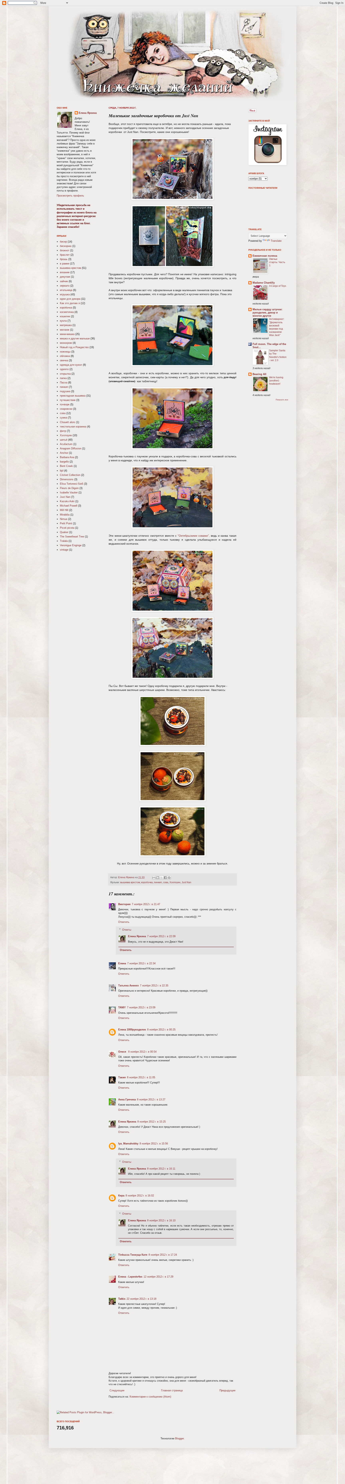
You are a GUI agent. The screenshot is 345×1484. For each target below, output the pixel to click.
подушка (65, 391)
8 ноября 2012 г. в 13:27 (151, 1099)
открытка (65, 373)
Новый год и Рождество (74, 347)
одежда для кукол (71, 364)
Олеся (122, 1051)
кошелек (65, 316)
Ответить (123, 921)
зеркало (64, 285)
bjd (61, 470)
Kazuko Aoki (67, 501)
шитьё (63, 439)
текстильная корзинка (73, 426)
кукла (63, 320)
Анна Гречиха (127, 1099)
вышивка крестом (130, 882)
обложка (65, 356)
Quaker (64, 532)
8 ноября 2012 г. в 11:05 (141, 1077)
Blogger (179, 1438)
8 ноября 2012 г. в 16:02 (140, 1195)
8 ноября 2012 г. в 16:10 (161, 1220)
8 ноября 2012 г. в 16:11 (161, 1168)
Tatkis (121, 1298)
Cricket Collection (70, 474)
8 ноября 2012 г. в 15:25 (151, 1121)
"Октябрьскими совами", (194, 535)
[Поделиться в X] (162, 878)
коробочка (147, 882)
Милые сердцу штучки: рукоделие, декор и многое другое (267, 312)
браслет (65, 254)
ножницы (65, 351)
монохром (66, 342)
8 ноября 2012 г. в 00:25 (161, 1029)
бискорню (65, 246)
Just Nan (186, 882)
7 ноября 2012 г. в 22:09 (161, 936)
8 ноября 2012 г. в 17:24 (163, 1254)
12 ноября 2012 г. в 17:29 (158, 1276)
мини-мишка (67, 334)
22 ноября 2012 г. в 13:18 (141, 1298)
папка (63, 378)
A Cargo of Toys (277, 286)
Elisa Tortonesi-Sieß (71, 483)
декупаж (65, 276)
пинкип (158, 882)
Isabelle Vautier (69, 492)
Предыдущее (227, 1390)
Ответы (126, 929)
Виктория (124, 904)
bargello (64, 461)
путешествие (67, 400)
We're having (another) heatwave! (276, 380)
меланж (64, 329)
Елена (122, 963)
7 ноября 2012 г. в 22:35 (154, 985)
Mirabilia (64, 514)
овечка (64, 360)
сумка (63, 417)
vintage (64, 549)
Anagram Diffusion (70, 448)
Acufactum (66, 444)
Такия (122, 1077)
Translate (276, 240)
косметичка (67, 311)
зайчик (64, 281)
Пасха (63, 382)
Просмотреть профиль (70, 195)
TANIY (122, 1007)
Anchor (64, 452)
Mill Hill (64, 510)
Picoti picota (67, 527)
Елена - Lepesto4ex (130, 1276)
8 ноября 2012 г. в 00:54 (142, 1051)
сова (165, 882)
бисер (63, 241)
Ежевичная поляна (265, 255)
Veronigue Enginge (70, 545)
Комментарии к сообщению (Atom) (150, 1396)
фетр (63, 430)
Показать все (282, 400)
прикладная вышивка (72, 395)
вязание (64, 272)
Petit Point (66, 523)
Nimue (63, 519)
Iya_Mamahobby (128, 1143)
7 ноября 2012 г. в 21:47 (146, 904)
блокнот (64, 250)
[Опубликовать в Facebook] (165, 878)
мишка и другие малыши (75, 338)
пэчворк (64, 404)
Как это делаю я (70, 303)
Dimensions (66, 479)
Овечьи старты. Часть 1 (277, 262)
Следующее (117, 1390)
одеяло (64, 369)
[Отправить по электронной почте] (154, 878)
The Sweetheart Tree (72, 536)
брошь (63, 259)
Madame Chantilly (264, 282)
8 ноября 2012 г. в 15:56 (154, 1143)
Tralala (64, 540)
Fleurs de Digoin (69, 488)
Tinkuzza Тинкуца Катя (132, 1254)
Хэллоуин (175, 882)
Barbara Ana (67, 457)
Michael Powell (68, 505)
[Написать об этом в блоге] (158, 878)
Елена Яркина (126, 877)
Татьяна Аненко (128, 985)
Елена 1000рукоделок (132, 1029)
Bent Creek (66, 466)
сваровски (66, 408)
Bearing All (259, 374)
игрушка (65, 294)
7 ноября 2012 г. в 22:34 (141, 963)
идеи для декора (70, 298)
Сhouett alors (67, 422)
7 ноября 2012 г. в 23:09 (141, 1007)
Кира (121, 1195)
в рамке (64, 263)
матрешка (66, 325)
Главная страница (172, 1390)
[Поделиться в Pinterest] (169, 878)
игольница (66, 290)
